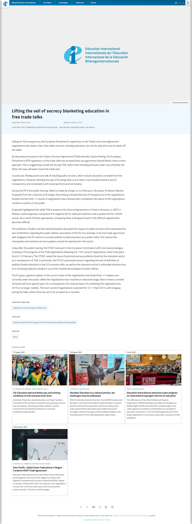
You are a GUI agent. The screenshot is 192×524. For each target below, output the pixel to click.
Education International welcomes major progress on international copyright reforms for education (153, 385)
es (183, 3)
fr (179, 3)
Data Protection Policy (101, 520)
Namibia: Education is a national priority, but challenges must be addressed (96, 384)
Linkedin (112, 507)
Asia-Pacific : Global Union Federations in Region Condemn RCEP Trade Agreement (40, 458)
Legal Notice (88, 520)
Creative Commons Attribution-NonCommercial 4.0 (131, 515)
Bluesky (106, 507)
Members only (188, 2)
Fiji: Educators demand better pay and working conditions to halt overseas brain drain (40, 382)
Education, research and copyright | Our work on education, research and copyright (44, 322)
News (15, 337)
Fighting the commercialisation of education (29, 308)
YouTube (93, 507)
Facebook (81, 507)
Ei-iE (5, 4)
